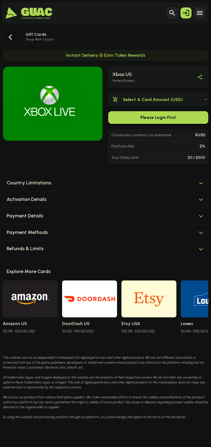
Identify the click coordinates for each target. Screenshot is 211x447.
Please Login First (158, 117)
